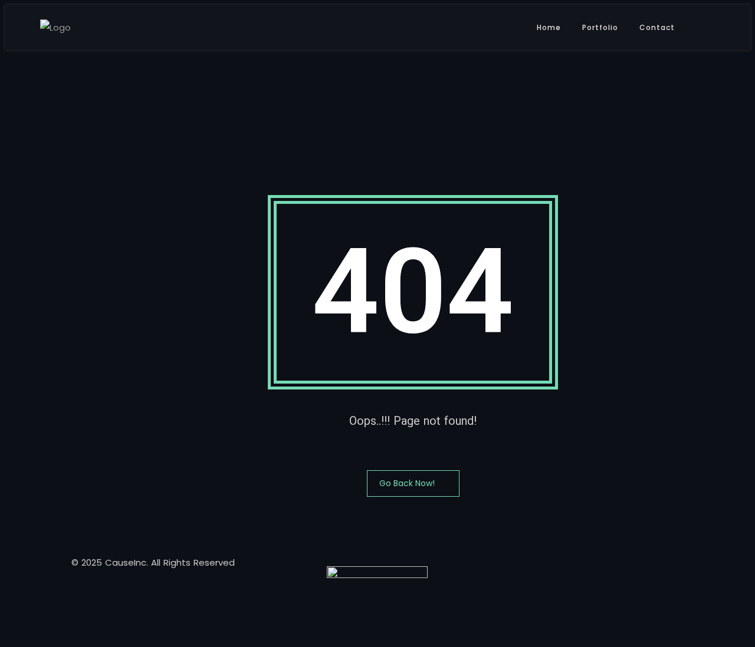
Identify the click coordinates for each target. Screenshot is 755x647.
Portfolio (600, 27)
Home (549, 27)
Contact (657, 27)
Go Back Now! (407, 483)
